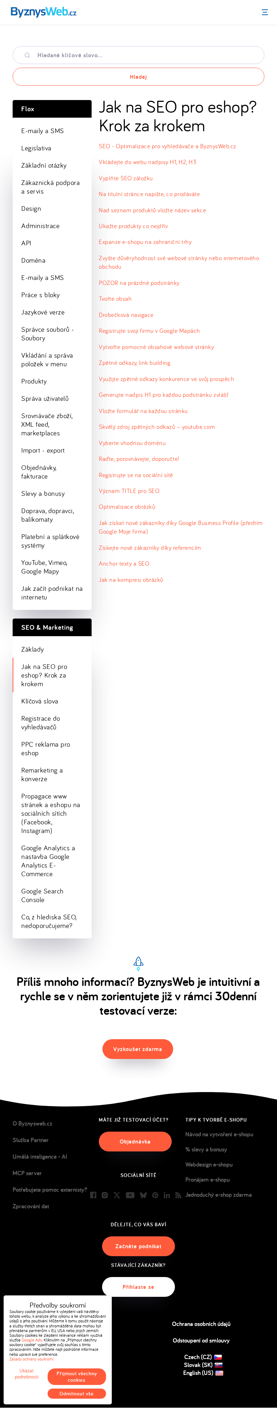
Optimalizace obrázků (127, 506)
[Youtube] (130, 1195)
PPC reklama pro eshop (45, 748)
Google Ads (32, 1340)
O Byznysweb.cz (32, 1123)
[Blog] (178, 1195)
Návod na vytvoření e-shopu (219, 1134)
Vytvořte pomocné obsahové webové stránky (156, 346)
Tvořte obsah (115, 298)
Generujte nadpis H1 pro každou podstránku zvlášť (163, 394)
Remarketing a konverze (42, 774)
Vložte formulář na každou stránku (143, 411)
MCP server (27, 1173)
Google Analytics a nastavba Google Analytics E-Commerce (48, 860)
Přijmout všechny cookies (77, 1376)
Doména (33, 260)
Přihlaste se (138, 1287)
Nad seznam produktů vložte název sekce (152, 210)
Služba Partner (31, 1140)
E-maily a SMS (42, 130)
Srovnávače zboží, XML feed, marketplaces (47, 424)
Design (31, 208)
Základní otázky (44, 165)
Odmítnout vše (77, 1393)
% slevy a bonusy (206, 1149)
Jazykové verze (43, 312)
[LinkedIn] (167, 1195)
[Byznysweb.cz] (43, 12)
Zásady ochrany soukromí (31, 1359)
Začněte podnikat (138, 1246)
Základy (32, 649)
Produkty (34, 381)
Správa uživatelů (45, 398)
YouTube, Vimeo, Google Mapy (44, 566)
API (26, 243)
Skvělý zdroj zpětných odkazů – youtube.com (157, 426)
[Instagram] (105, 1195)
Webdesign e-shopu (209, 1164)
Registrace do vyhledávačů (40, 722)
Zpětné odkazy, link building (134, 362)
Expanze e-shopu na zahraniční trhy (145, 241)
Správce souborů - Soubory (47, 333)
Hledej (138, 77)
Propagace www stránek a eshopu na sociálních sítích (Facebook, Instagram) (50, 813)
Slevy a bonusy (43, 493)
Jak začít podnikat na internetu (52, 592)
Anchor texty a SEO (124, 563)
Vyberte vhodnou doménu (132, 443)
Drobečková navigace (126, 314)
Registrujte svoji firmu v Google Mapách (149, 330)
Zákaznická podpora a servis (50, 186)
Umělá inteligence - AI (40, 1156)
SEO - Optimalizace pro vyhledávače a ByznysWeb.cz (167, 146)
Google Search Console (42, 895)
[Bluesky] (143, 1195)
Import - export (43, 450)
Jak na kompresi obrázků (131, 579)
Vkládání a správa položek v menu (47, 359)
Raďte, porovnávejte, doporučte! (139, 458)
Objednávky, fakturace (39, 471)
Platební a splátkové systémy (50, 540)
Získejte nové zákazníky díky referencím (150, 547)
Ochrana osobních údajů (201, 1324)
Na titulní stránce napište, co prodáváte (149, 194)
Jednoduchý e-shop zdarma (218, 1195)
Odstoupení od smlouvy (201, 1340)
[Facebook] (93, 1195)
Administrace (40, 225)
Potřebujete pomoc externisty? (50, 1190)
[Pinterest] (155, 1195)
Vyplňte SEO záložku (126, 178)
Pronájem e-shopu (207, 1179)
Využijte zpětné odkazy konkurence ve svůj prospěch (166, 378)
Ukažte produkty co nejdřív (133, 226)
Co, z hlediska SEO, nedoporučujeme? (49, 921)
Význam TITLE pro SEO (129, 490)
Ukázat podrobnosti (27, 1374)
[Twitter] (116, 1195)
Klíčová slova (39, 701)
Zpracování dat (31, 1206)
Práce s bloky (40, 294)
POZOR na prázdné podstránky (139, 282)
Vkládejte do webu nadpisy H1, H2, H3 (147, 162)
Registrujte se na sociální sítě (136, 475)
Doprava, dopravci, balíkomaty (47, 515)
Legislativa (36, 148)
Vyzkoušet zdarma (137, 1049)
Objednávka (135, 1141)
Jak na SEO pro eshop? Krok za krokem (44, 675)
